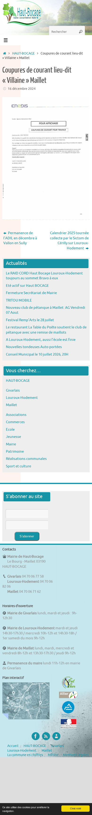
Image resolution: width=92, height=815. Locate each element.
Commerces (15, 422)
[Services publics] (68, 727)
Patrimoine (15, 451)
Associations (16, 414)
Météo (53, 755)
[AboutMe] (56, 736)
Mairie (11, 444)
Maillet (11, 405)
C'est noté (75, 808)
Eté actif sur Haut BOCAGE (27, 285)
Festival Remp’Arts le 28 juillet (30, 320)
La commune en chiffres (25, 755)
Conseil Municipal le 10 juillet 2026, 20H (37, 354)
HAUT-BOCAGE (23, 53)
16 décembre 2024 (22, 89)
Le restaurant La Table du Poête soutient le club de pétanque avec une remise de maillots (46, 330)
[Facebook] (36, 736)
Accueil (12, 746)
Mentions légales (75, 755)
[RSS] (46, 736)
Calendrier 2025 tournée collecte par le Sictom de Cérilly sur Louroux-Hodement (69, 240)
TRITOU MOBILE (19, 300)
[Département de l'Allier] (68, 698)
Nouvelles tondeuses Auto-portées (34, 347)
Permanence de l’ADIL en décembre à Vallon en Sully (20, 238)
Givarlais (13, 390)
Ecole (10, 429)
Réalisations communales (26, 458)
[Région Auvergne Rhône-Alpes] (68, 716)
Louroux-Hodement (22, 397)
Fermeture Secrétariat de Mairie (31, 293)
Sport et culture (18, 466)
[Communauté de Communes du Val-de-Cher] (68, 688)
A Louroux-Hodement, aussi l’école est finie (40, 339)
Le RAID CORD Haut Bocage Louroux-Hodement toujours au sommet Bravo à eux (44, 275)
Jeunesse (13, 436)
